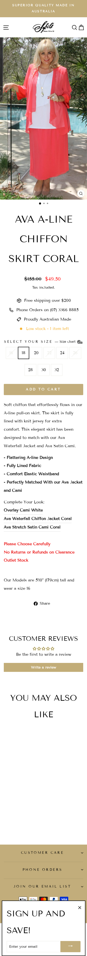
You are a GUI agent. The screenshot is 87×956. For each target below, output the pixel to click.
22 (49, 352)
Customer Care (42, 853)
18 (23, 352)
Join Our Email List (42, 886)
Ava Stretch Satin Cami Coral (32, 527)
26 (75, 352)
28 (30, 369)
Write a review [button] (43, 667)
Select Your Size (40, 342)
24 (62, 352)
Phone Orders (42, 870)
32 (56, 369)
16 (11, 352)
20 (36, 352)
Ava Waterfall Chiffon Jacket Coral (38, 518)
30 (43, 369)
